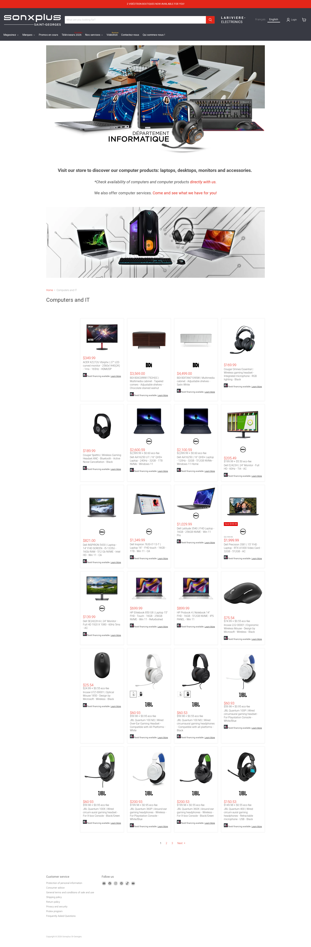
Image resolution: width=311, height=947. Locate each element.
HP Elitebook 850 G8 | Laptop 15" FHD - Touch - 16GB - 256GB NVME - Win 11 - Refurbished (149, 616)
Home (49, 290)
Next (180, 843)
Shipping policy (54, 897)
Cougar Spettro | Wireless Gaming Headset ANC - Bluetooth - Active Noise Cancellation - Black (102, 458)
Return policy (53, 901)
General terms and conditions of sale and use (70, 892)
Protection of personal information (64, 883)
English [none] (273, 19)
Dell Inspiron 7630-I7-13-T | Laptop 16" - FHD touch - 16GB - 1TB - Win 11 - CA (148, 548)
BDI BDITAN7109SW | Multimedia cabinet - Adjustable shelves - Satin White (196, 381)
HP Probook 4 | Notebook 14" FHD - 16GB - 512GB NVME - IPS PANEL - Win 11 (195, 616)
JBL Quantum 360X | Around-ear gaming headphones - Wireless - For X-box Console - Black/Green (195, 812)
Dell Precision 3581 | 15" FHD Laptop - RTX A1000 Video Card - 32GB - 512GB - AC (242, 548)
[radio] (133, 694)
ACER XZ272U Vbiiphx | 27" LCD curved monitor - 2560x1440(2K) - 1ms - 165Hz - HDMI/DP (101, 366)
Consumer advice (55, 887)
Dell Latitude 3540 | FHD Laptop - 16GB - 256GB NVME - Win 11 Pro (195, 532)
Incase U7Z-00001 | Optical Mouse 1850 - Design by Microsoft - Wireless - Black (98, 696)
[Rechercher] (210, 20)
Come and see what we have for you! (185, 193)
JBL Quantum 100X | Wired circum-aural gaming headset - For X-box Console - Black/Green (101, 812)
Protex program (54, 911)
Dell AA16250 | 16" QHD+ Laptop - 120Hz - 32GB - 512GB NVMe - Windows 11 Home (195, 461)
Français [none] (260, 19)
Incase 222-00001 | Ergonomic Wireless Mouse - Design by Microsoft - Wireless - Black (241, 628)
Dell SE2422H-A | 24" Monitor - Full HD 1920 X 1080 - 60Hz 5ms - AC (101, 624)
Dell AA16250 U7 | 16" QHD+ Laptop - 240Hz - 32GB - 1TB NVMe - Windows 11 (146, 461)
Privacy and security (56, 906)
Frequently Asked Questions (61, 916)
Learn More (116, 376)
